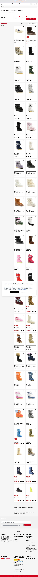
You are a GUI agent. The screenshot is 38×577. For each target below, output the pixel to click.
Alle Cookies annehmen (14, 292)
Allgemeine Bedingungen (22, 289)
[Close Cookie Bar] (35, 282)
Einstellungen (24, 292)
